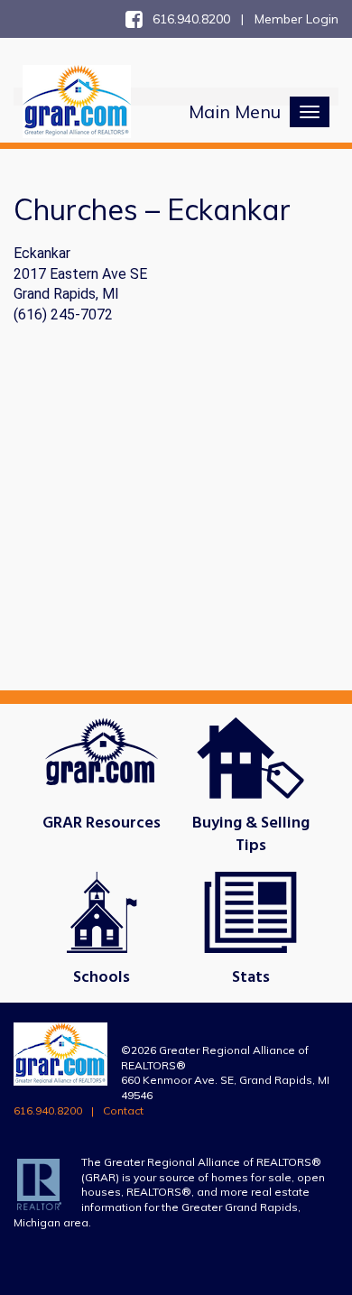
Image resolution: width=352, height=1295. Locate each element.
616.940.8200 (48, 1110)
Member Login (296, 19)
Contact (123, 1110)
